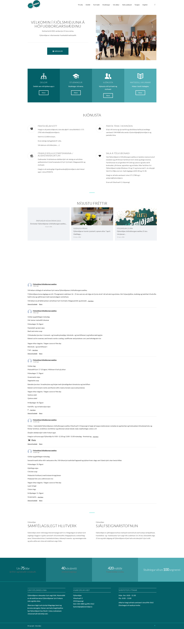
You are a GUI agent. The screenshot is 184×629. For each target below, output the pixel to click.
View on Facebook (32, 304)
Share (40, 304)
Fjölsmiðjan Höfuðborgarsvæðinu (45, 284)
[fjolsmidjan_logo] (34, 5)
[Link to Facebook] (154, 4)
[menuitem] (80, 5)
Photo (33, 440)
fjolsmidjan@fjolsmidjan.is (82, 607)
